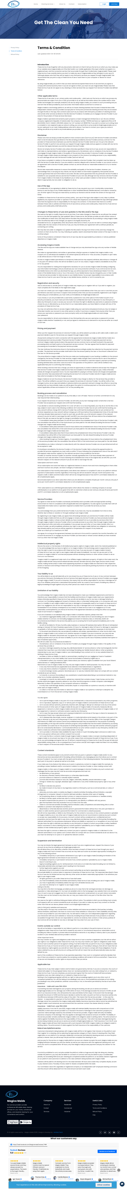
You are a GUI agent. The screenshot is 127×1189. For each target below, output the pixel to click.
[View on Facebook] (10, 1180)
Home (36, 4)
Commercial (68, 1108)
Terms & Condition (16, 51)
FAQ (94, 1115)
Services (46, 1111)
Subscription (82, 4)
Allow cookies (103, 1185)
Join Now (114, 4)
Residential (67, 1104)
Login (104, 4)
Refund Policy (15, 54)
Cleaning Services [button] (47, 4)
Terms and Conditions (100, 1108)
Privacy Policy (15, 47)
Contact (71, 4)
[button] (8, 1170)
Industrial (67, 1111)
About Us (62, 4)
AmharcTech (58, 1132)
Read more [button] (14, 1173)
